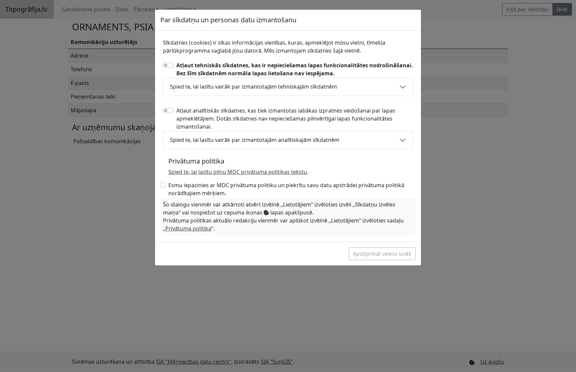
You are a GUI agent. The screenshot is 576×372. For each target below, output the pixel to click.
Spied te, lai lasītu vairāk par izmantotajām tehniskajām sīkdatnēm (253, 86)
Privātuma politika (188, 228)
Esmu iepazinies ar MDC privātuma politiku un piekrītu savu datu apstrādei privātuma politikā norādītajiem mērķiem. (286, 189)
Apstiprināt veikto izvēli (382, 253)
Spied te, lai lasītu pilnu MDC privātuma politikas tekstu (237, 172)
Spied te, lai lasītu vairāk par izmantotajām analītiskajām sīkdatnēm (254, 140)
